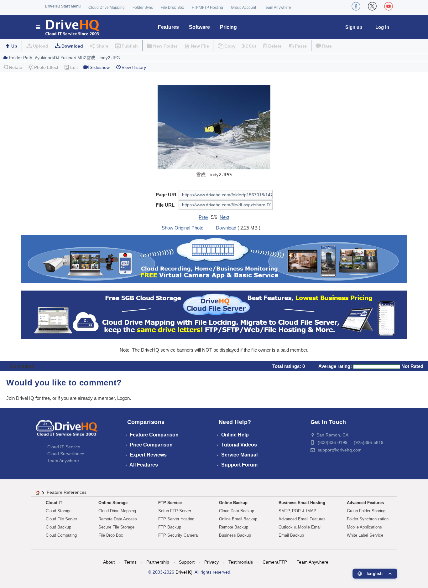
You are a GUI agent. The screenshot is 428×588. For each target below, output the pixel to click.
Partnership (157, 562)
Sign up (353, 27)
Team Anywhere (277, 7)
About (109, 562)
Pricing (228, 27)
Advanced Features (365, 502)
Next (224, 217)
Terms (130, 562)
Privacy (211, 562)
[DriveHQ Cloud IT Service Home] (68, 27)
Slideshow (100, 67)
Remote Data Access (117, 519)
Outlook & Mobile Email (300, 527)
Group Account (243, 7)
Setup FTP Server (174, 510)
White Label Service (365, 535)
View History (134, 67)
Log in (382, 27)
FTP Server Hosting (176, 519)
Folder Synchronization (368, 519)
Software (199, 27)
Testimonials (240, 562)
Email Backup (291, 535)
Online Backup (233, 502)
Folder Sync (143, 7)
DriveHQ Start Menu (63, 6)
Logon (123, 398)
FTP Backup (169, 527)
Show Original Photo (182, 227)
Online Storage (113, 502)
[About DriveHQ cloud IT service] (66, 430)
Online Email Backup (238, 519)
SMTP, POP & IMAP (297, 510)
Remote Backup (233, 527)
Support (187, 562)
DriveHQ (183, 572)
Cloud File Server (61, 519)
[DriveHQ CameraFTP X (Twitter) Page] (372, 6)
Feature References (66, 492)
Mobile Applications (364, 527)
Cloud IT (54, 502)
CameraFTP (275, 562)
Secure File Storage (116, 527)
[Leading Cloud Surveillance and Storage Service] (213, 258)
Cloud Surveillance (65, 453)
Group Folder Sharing (366, 510)
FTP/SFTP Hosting (207, 7)
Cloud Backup (58, 527)
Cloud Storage (58, 510)
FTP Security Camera (178, 535)
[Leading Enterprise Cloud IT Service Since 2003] (213, 314)
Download (72, 46)
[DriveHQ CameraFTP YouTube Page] (388, 6)
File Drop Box (172, 7)
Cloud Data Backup (236, 510)
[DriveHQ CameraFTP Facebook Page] (355, 6)
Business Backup (235, 535)
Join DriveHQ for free (28, 398)
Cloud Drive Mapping (106, 7)
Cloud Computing (61, 535)
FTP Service (170, 502)
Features (168, 27)
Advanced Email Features (302, 519)
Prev (203, 217)
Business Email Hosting (302, 502)
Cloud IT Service (63, 446)
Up (14, 46)
